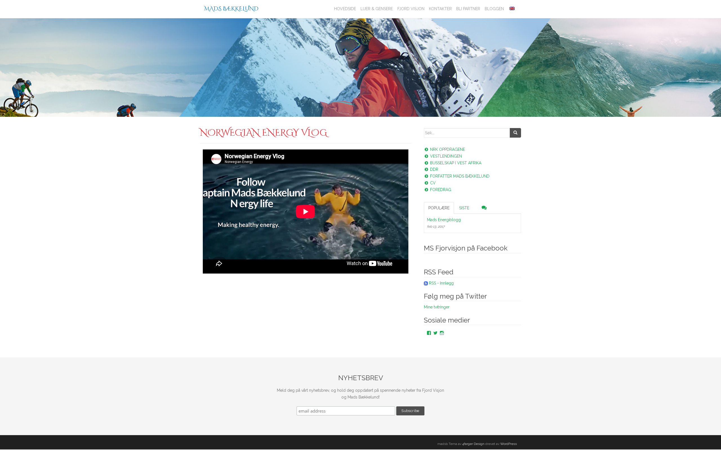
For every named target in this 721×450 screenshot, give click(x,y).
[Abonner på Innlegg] (426, 283)
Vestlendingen (445, 156)
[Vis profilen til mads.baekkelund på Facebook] (429, 333)
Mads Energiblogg (444, 220)
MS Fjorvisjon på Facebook (466, 248)
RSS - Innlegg (441, 283)
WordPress (508, 444)
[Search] (515, 133)
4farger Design (473, 444)
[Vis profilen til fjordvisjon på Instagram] (442, 333)
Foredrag (440, 189)
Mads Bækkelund (231, 8)
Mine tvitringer (436, 307)
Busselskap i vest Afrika (455, 163)
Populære (438, 208)
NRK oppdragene (447, 149)
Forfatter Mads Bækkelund (459, 176)
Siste (464, 208)
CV (432, 183)
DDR (433, 169)
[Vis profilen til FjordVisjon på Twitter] (435, 333)
